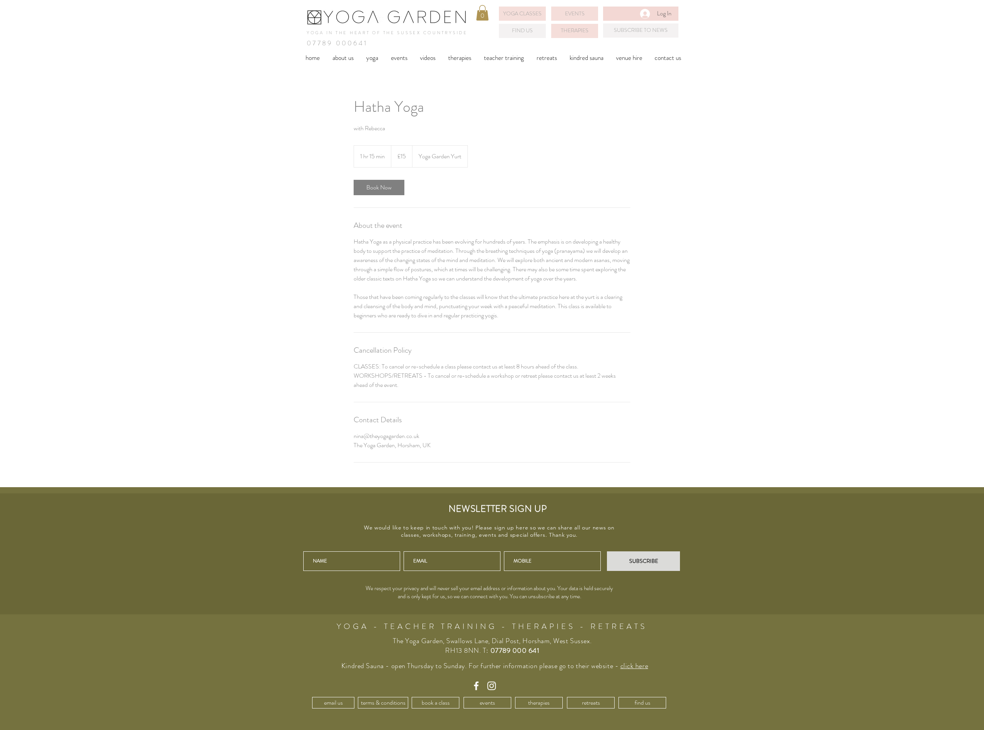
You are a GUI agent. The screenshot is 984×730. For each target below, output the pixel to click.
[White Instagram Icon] (491, 686)
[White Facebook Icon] (476, 686)
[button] (482, 13)
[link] (379, 187)
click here (634, 666)
